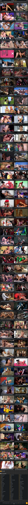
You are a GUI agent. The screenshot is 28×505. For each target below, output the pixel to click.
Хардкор (11, 482)
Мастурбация (20, 497)
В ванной (2, 492)
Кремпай (11, 491)
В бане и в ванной (3, 491)
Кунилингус (11, 486)
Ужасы (20, 476)
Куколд (2, 477)
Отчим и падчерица (21, 487)
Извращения (20, 482)
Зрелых (11, 478)
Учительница (20, 492)
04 (4, 471)
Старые (11, 487)
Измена (20, 477)
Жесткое (2, 487)
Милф (11, 476)
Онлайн (14, 0)
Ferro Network (2, 478)
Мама (11, 477)
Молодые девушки (21, 481)
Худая (2, 481)
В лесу (11, 492)
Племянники (11, 496)
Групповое (2, 476)
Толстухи (2, 497)
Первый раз (2, 482)
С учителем (20, 496)
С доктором (20, 491)
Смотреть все (2, 500)
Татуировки (2, 496)
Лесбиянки (11, 497)
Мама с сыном (21, 478)
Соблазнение (20, 486)
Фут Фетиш (2, 486)
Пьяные (11, 481)
